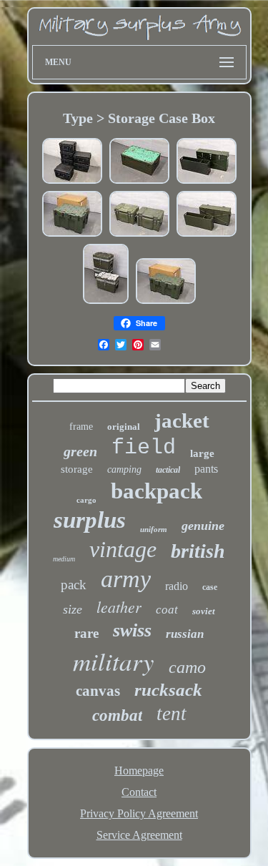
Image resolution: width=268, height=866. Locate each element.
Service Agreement (139, 835)
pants (206, 469)
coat (167, 609)
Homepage (139, 770)
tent (172, 713)
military (113, 660)
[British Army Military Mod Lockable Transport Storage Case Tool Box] (206, 235)
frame (81, 426)
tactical (168, 470)
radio (176, 586)
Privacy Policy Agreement (139, 813)
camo (187, 667)
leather (119, 606)
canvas (98, 690)
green (80, 451)
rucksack (168, 689)
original (123, 426)
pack (73, 584)
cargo (86, 500)
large (202, 453)
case (209, 587)
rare (86, 633)
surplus (90, 520)
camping (124, 469)
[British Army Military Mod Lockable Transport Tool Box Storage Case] (206, 182)
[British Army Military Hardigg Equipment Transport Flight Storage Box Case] (166, 302)
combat (117, 715)
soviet (203, 611)
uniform (153, 529)
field (143, 448)
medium (64, 559)
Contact (139, 792)
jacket (181, 420)
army (126, 579)
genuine (203, 525)
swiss (132, 630)
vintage (123, 549)
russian (185, 634)
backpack (156, 490)
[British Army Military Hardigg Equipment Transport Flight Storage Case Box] (72, 235)
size (72, 609)
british (198, 551)
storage (77, 469)
